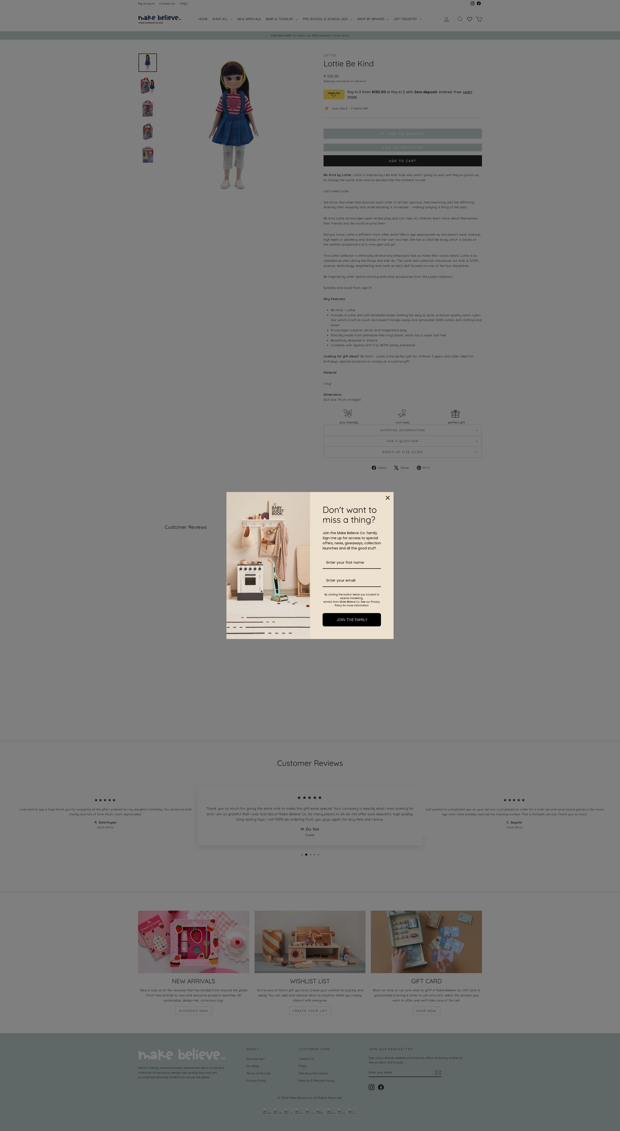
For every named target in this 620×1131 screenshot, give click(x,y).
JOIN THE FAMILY (351, 619)
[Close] (388, 498)
